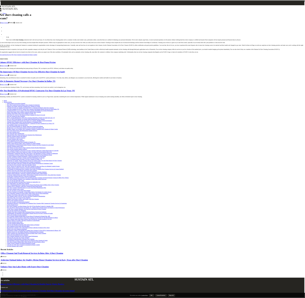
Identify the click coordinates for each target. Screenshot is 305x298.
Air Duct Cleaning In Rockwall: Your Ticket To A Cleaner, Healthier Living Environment (29, 120)
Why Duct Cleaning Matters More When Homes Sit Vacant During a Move (26, 242)
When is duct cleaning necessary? (15, 200)
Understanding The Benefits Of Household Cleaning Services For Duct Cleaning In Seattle (30, 213)
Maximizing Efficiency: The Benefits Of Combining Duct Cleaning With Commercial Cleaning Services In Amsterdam (37, 203)
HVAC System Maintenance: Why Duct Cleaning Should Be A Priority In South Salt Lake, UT (31, 117)
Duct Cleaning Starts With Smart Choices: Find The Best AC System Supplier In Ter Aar (29, 219)
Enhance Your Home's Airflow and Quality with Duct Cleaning (23, 199)
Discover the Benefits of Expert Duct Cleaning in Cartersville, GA (23, 182)
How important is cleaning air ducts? (16, 137)
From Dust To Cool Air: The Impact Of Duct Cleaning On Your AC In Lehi (26, 115)
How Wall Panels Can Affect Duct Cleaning (18, 183)
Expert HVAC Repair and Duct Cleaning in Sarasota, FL (21, 142)
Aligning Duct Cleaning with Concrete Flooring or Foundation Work (24, 122)
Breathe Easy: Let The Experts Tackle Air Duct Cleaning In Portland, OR (25, 127)
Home (5, 100)
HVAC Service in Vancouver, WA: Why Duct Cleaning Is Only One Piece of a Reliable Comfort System (33, 166)
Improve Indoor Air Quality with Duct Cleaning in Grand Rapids (23, 220)
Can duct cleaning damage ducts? (15, 223)
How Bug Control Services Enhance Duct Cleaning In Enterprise (23, 105)
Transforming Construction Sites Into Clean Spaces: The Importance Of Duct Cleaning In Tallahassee (32, 153)
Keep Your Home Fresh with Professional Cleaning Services (22, 130)
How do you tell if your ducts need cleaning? (18, 202)
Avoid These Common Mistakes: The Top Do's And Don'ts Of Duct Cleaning (26, 209)
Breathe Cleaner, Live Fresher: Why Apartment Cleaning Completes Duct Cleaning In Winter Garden (32, 129)
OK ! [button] (152, 295)
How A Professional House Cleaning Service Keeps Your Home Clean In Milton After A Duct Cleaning (33, 185)
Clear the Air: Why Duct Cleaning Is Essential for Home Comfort (23, 244)
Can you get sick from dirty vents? (15, 180)
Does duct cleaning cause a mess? (15, 189)
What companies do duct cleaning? (15, 140)
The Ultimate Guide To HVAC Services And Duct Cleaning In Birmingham (26, 196)
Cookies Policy (144, 295)
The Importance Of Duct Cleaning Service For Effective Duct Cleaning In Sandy (27, 240)
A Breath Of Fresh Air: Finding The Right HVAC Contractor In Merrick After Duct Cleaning (30, 107)
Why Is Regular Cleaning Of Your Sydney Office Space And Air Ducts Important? (27, 193)
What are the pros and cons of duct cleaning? (18, 237)
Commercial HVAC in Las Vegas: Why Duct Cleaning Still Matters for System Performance (30, 110)
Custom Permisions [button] (161, 295)
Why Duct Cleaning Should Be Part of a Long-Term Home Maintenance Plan (26, 187)
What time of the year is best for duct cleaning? (18, 197)
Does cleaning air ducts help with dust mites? (18, 226)
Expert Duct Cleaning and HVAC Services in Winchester (21, 176)
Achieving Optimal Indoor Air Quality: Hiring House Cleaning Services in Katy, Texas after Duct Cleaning (34, 175)
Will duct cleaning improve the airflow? (17, 136)
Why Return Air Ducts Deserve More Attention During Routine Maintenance (26, 147)
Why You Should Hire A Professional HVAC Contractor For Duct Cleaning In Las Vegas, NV (30, 123)
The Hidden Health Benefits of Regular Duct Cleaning (20, 239)
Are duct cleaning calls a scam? (15, 139)
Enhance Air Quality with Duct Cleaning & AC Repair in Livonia (23, 106)
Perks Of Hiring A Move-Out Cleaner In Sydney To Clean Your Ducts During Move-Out (29, 152)
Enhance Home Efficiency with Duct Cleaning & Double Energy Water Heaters (27, 173)
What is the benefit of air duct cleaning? (17, 214)
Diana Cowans (4, 22)
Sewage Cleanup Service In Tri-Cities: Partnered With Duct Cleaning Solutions (27, 172)
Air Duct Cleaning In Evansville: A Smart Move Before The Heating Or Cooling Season (29, 192)
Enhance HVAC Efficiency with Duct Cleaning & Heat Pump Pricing (24, 186)
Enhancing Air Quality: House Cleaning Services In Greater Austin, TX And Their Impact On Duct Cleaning (34, 160)
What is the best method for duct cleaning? (17, 234)
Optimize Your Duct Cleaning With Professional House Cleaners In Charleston (26, 212)
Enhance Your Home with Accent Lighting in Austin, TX (21, 113)
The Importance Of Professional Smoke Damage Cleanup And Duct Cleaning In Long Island (30, 145)
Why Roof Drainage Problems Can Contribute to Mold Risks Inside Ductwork (26, 179)
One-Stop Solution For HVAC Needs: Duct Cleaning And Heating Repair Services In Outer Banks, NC (33, 109)
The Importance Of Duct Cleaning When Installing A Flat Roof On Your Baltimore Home (29, 155)
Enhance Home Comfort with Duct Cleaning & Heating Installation (24, 167)
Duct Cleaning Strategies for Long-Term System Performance (22, 236)
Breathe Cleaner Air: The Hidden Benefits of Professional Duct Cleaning (25, 232)
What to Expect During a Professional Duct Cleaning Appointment (23, 162)
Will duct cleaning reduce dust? (15, 222)
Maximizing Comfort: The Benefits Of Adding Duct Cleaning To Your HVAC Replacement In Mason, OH (34, 230)
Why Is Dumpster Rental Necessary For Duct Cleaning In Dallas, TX (24, 159)
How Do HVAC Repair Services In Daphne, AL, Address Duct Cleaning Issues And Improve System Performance (36, 207)
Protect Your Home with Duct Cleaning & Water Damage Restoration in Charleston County (30, 163)
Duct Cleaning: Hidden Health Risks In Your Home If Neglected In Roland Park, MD (28, 216)
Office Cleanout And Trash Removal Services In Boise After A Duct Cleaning (26, 233)
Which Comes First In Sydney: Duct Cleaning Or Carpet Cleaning (23, 143)
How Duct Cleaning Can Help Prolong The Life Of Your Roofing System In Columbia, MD (30, 206)
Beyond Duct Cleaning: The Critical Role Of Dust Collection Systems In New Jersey (28, 227)
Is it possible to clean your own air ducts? (17, 125)
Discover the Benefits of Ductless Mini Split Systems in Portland (23, 224)
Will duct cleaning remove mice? (15, 146)
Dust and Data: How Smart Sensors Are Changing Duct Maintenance (24, 135)
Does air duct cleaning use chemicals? (16, 210)
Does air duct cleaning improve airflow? (17, 149)
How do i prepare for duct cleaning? (16, 116)
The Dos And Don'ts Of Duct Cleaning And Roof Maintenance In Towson (25, 157)
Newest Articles (8, 102)
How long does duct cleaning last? (15, 133)
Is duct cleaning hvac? (12, 204)
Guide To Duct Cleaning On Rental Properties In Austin (21, 243)
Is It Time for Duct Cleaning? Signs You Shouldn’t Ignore (21, 165)
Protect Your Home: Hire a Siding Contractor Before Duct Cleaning (24, 112)
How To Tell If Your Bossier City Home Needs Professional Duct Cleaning (26, 119)
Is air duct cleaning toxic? (13, 132)
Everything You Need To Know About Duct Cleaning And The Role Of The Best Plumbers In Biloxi (32, 217)
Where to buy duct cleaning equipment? (17, 229)
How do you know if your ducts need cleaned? (18, 190)
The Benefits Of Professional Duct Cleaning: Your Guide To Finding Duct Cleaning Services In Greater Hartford (35, 169)
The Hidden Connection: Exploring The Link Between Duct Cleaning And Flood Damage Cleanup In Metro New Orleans (38, 177)
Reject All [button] (171, 295)
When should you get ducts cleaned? (16, 103)
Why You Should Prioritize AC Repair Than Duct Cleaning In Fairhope (25, 126)
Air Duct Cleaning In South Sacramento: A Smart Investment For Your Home (26, 156)
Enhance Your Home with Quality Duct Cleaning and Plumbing (23, 194)
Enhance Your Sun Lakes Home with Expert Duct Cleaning (22, 170)
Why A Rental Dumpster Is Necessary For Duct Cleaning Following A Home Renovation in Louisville (32, 150)
